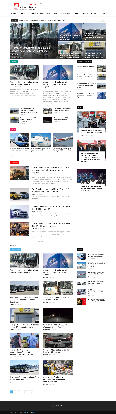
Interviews (65, 13)
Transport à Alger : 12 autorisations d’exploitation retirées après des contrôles (21, 352)
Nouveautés (44, 13)
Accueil (13, 13)
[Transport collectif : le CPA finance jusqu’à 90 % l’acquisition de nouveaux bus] (94, 50)
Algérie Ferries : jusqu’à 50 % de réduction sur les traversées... (40, 150)
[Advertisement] (91, 320)
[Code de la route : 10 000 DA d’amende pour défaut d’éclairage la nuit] (47, 120)
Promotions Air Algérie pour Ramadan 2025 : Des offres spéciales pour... (62, 150)
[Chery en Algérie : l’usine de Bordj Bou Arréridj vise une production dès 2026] (58, 340)
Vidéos (84, 13)
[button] (104, 14)
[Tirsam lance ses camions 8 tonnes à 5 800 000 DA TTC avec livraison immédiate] (19, 229)
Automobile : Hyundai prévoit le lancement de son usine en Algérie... (56, 84)
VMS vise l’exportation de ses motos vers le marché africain (91, 131)
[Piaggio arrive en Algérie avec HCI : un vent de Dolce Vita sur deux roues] (91, 179)
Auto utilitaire (27, 412)
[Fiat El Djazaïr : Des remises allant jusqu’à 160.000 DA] (81, 283)
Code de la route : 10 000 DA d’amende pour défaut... (55, 326)
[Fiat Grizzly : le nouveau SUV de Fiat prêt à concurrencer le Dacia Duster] (19, 194)
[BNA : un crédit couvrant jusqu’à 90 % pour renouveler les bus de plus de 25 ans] (24, 367)
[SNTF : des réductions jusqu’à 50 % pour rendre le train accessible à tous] (19, 140)
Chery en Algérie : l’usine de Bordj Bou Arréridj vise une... (57, 351)
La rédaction (46, 329)
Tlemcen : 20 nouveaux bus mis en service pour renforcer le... (24, 83)
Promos (33, 13)
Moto (93, 13)
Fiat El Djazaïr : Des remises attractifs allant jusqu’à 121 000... (96, 291)
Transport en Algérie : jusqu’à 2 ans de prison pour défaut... (57, 298)
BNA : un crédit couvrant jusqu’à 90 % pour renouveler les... (24, 378)
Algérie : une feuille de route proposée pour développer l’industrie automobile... (55, 379)
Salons (75, 13)
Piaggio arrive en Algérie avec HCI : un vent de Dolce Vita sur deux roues (91, 188)
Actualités (23, 13)
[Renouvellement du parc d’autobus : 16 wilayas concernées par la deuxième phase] (94, 32)
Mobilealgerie (35, 412)
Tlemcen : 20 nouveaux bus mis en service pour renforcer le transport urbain (42, 20)
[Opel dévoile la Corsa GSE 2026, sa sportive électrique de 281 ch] (19, 212)
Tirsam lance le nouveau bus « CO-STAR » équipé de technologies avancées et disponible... (50, 170)
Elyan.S (34, 175)
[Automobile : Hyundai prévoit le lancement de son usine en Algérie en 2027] (70, 32)
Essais (55, 13)
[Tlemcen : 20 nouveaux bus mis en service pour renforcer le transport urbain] (34, 41)
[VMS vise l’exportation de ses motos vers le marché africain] (91, 121)
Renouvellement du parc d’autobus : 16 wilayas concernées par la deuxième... (29, 110)
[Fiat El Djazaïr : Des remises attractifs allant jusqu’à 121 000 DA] (81, 292)
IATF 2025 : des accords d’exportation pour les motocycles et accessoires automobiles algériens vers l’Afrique (90, 157)
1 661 (27, 392)
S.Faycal (13, 57)
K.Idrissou (34, 228)
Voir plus (40, 241)
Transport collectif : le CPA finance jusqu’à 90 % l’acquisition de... (28, 119)
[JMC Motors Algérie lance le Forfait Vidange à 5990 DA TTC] (81, 301)
